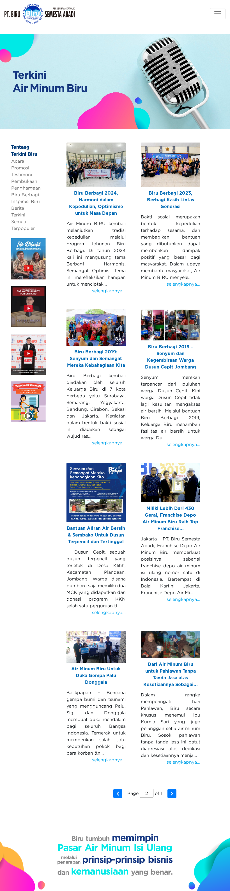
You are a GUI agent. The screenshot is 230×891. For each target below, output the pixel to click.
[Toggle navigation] (218, 13)
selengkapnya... (109, 290)
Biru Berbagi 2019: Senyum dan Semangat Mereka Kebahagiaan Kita (96, 359)
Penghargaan (26, 187)
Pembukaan (24, 181)
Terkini (18, 214)
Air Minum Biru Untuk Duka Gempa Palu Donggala (96, 676)
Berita (17, 208)
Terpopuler (23, 228)
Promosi (20, 167)
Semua (18, 221)
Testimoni (21, 174)
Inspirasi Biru (25, 201)
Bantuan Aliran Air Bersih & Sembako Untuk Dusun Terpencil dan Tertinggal (96, 535)
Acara (17, 161)
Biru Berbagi (25, 194)
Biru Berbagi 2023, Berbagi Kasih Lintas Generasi (170, 200)
